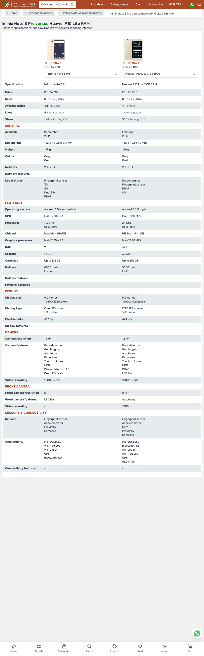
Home (13, 651)
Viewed (165, 651)
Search (89, 651)
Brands (39, 651)
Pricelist (114, 651)
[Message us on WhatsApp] (192, 4)
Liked (140, 651)
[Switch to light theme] (199, 4)
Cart (139, 4)
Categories (64, 651)
